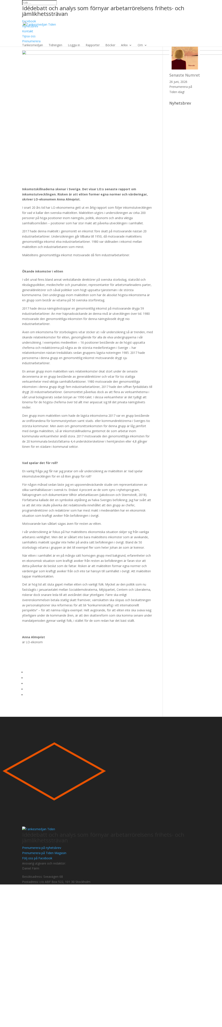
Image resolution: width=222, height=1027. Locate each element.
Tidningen (55, 45)
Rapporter (93, 45)
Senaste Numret (184, 75)
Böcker (110, 45)
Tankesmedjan (32, 45)
